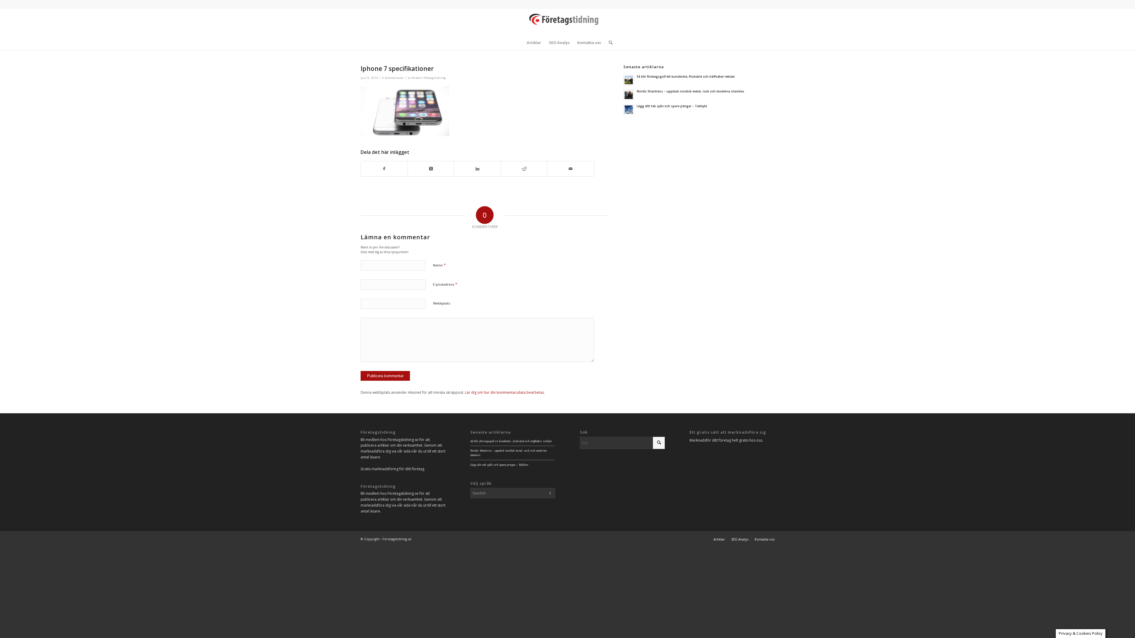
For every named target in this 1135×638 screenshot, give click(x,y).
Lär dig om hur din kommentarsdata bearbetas (504, 392)
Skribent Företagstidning (428, 78)
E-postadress (445, 284)
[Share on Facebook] (384, 168)
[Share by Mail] (570, 168)
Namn (439, 265)
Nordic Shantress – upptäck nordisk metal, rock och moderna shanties (690, 91)
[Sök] (608, 42)
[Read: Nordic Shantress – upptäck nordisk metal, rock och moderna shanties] (628, 94)
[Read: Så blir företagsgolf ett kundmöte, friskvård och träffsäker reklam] (628, 80)
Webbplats (441, 303)
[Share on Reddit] (524, 168)
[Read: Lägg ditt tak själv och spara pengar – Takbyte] (628, 109)
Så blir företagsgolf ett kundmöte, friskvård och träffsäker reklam (686, 76)
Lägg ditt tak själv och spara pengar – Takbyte (672, 106)
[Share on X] (431, 168)
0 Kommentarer (392, 78)
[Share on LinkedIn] (477, 168)
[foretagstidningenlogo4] (567, 22)
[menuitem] (534, 42)
